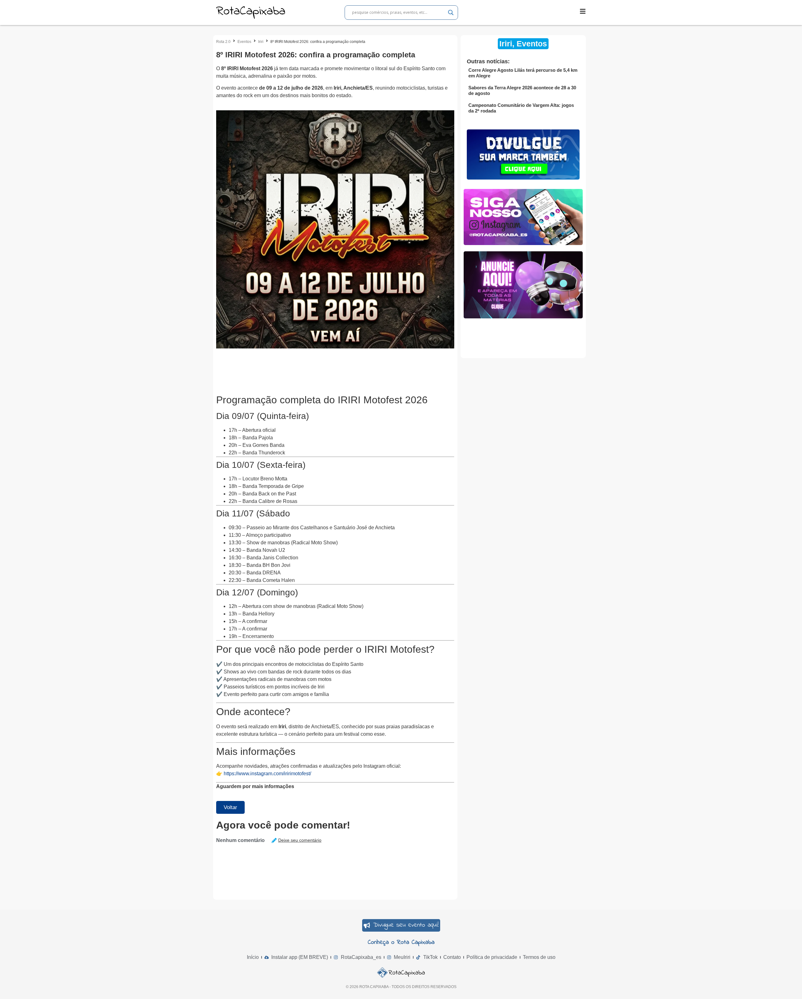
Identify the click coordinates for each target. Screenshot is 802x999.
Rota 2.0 (223, 41)
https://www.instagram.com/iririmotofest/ (267, 773)
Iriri (260, 41)
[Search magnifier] (450, 12)
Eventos (244, 41)
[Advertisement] (330, 369)
